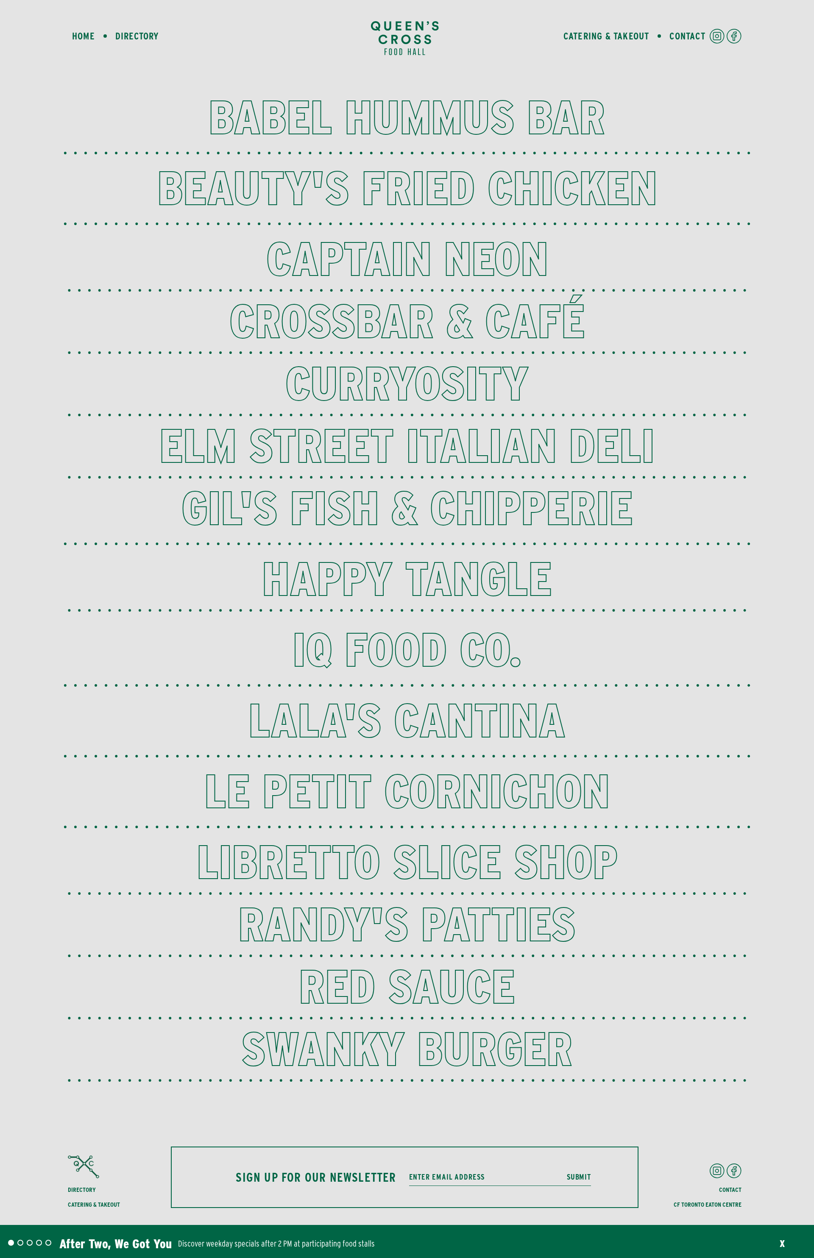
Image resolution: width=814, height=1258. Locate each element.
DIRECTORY (82, 1190)
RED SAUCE (407, 986)
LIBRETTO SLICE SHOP (407, 861)
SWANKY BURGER (407, 1048)
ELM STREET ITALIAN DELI (407, 445)
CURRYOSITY (407, 383)
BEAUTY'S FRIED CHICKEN (407, 187)
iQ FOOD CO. (407, 649)
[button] (11, 1243)
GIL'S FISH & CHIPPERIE (407, 507)
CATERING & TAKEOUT (94, 1204)
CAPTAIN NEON (407, 258)
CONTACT (730, 1190)
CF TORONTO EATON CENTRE (708, 1204)
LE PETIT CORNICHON (407, 790)
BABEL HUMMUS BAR (407, 116)
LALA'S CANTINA (407, 720)
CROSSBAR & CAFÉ (407, 320)
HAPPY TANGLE (407, 578)
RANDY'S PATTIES (407, 923)
